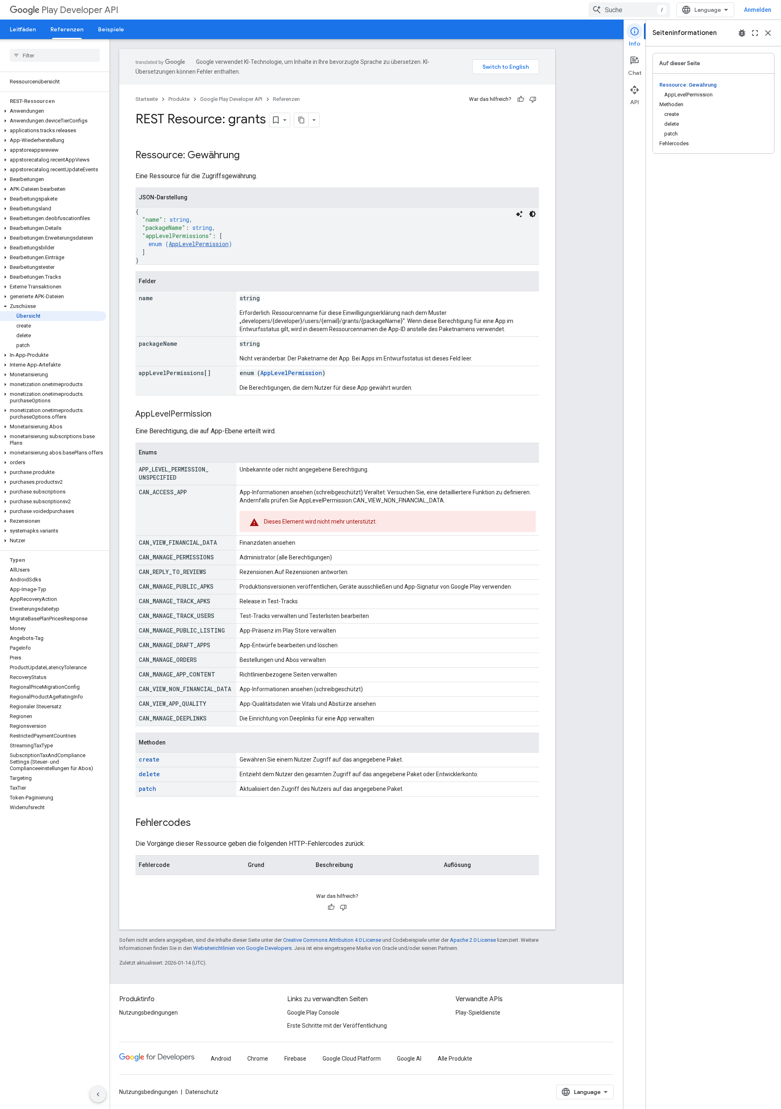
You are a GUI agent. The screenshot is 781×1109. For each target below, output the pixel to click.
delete (149, 774)
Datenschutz (201, 1092)
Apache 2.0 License (473, 940)
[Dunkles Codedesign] (532, 213)
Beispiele (111, 29)
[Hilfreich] (521, 99)
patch (147, 788)
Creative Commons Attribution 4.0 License (332, 940)
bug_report (742, 33)
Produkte (179, 99)
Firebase (295, 1058)
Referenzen (66, 29)
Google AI (409, 1058)
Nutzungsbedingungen (148, 1012)
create (149, 759)
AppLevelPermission (199, 244)
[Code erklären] (519, 213)
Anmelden (757, 10)
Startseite (146, 99)
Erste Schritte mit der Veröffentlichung (337, 1025)
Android (221, 1058)
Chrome (257, 1058)
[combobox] (629, 9)
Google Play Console (313, 1012)
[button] (53, 111)
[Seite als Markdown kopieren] (301, 120)
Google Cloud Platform (352, 1058)
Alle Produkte (455, 1058)
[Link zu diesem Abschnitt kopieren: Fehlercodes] (199, 823)
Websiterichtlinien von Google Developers (242, 948)
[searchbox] (55, 55)
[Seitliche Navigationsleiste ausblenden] (98, 1094)
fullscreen (755, 33)
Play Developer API (79, 9)
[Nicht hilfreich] (533, 99)
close (768, 33)
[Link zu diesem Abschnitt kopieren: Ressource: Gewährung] (248, 156)
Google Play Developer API (231, 99)
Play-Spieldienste (478, 1012)
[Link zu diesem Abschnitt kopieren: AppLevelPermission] (220, 414)
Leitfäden (23, 29)
